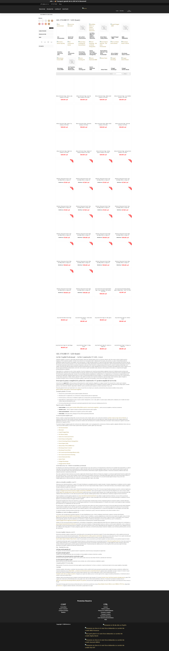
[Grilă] (57, 73)
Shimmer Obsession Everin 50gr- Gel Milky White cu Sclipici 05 (83, 262)
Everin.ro (60, 585)
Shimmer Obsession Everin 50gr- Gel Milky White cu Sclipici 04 (64, 262)
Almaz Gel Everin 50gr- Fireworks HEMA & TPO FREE (83, 124)
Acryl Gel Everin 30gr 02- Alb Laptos (103, 317)
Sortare (111, 73)
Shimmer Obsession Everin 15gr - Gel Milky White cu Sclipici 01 (64, 179)
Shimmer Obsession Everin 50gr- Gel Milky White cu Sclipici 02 (103, 234)
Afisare (125, 73)
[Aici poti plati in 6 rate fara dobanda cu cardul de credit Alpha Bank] (105, 635)
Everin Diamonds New (64, 457)
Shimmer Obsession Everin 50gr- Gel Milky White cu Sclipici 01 (83, 234)
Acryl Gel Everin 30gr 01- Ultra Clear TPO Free (83, 318)
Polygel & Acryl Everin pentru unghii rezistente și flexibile (76, 490)
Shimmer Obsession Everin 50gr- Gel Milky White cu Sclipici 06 (103, 262)
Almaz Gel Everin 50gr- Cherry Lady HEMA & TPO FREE (64, 96)
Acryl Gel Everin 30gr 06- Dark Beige (64, 345)
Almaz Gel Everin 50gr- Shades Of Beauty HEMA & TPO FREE (83, 151)
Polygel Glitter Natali (64, 463)
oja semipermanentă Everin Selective (66, 524)
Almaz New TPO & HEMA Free (66, 445)
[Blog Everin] (97, 595)
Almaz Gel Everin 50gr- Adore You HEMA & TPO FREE (64, 124)
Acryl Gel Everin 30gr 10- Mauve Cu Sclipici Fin (123, 346)
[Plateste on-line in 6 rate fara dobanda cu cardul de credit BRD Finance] (105, 629)
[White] (46, 21)
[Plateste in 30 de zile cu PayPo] (114, 625)
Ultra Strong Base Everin (113, 541)
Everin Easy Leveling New (65, 439)
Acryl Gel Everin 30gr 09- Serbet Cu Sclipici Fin (103, 346)
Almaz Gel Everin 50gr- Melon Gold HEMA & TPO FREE (103, 96)
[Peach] (46, 24)
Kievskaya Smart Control (65, 448)
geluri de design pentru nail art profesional (71, 492)
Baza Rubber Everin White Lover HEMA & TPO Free (111, 584)
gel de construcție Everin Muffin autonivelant (68, 516)
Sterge (52, 28)
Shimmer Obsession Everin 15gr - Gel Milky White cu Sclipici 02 (83, 179)
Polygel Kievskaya (63, 461)
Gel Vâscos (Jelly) (63, 434)
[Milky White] (42, 21)
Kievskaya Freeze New (65, 450)
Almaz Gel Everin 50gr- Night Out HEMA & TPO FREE (64, 151)
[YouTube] (82, 595)
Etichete (41, 46)
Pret (40, 37)
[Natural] (49, 24)
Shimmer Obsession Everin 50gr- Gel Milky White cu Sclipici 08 (64, 289)
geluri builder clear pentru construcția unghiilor (68, 389)
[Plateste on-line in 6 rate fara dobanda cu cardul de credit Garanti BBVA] (105, 641)
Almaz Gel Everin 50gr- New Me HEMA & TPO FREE (122, 124)
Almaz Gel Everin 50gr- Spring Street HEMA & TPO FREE (122, 151)
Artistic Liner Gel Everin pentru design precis (113, 577)
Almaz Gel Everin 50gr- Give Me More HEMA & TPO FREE (83, 96)
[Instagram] (76, 595)
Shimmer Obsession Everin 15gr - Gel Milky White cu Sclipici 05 (64, 207)
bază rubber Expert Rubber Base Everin (66, 539)
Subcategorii (42, 31)
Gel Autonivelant (63, 427)
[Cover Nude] (52, 21)
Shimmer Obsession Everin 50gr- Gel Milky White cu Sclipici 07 (122, 262)
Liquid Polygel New (64, 432)
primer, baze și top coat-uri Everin (117, 418)
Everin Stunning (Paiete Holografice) (68, 441)
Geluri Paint (62, 459)
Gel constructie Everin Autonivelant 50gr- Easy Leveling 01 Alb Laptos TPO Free (103, 290)
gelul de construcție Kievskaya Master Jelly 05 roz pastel (71, 580)
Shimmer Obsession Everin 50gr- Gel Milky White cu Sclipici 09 (83, 289)
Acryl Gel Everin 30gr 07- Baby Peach (84, 346)
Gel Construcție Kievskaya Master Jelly (69, 452)
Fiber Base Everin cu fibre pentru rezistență (90, 536)
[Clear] (39, 21)
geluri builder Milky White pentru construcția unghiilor (84, 407)
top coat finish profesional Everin (87, 496)
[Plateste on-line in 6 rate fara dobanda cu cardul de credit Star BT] (105, 646)
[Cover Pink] (39, 24)
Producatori (42, 34)
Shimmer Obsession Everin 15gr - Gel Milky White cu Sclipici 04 (122, 179)
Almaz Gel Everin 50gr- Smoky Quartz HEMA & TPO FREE (103, 151)
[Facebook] (71, 595)
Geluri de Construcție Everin (66, 436)
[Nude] (49, 21)
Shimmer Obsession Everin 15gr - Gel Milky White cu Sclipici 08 (122, 207)
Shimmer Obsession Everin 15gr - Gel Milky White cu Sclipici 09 (64, 234)
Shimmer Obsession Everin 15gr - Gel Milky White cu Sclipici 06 (83, 207)
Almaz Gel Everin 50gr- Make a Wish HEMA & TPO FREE (103, 124)
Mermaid (61, 430)
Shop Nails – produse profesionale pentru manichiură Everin (85, 571)
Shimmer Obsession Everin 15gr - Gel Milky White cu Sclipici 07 (103, 207)
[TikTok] (92, 595)
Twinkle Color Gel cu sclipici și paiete (66, 574)
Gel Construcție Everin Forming (67, 454)
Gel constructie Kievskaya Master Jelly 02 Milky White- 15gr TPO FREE (122, 289)
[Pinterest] (87, 595)
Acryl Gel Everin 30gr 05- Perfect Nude (122, 318)
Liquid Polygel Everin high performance (66, 520)
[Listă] (58, 73)
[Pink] (42, 24)
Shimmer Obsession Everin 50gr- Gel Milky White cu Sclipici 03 (122, 234)
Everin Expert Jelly (63, 443)
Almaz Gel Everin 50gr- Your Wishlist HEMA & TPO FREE (122, 96)
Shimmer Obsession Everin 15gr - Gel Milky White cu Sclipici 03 (103, 179)
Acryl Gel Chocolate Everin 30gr (64, 317)
